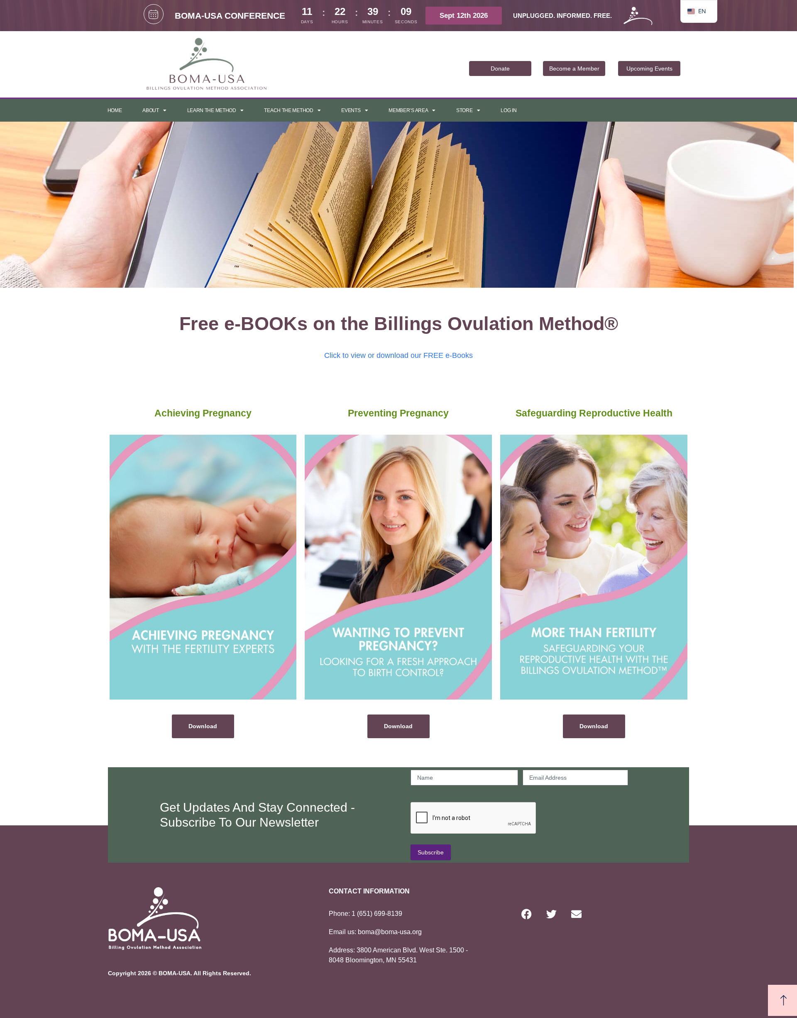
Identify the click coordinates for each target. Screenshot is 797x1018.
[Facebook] (526, 914)
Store (464, 110)
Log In (508, 110)
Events (350, 110)
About (150, 110)
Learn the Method (211, 110)
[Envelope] (576, 914)
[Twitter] (551, 914)
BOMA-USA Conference (230, 15)
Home (115, 110)
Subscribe (431, 852)
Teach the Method (288, 110)
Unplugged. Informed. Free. (562, 15)
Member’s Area (408, 110)
